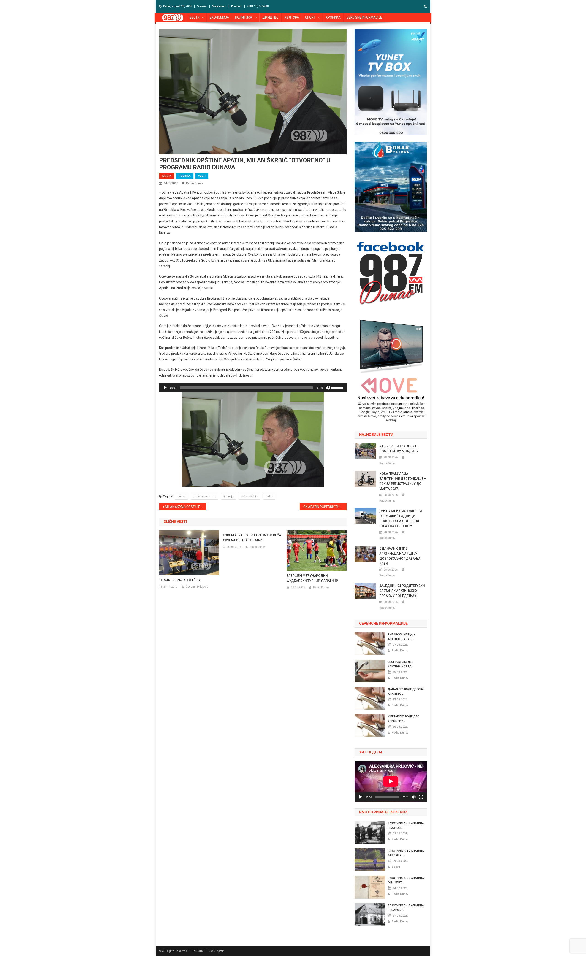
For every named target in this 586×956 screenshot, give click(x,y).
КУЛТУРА (292, 17)
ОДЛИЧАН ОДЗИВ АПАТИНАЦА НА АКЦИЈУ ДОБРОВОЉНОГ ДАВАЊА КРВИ (399, 556)
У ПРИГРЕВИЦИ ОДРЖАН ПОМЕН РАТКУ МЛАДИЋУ (399, 448)
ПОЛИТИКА (243, 17)
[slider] (337, 387)
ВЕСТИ (195, 17)
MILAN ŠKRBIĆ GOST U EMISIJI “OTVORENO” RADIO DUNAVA (185, 507)
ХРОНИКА (333, 17)
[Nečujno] (328, 387)
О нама (201, 6)
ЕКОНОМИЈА (219, 17)
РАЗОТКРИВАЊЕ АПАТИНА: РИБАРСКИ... (406, 908)
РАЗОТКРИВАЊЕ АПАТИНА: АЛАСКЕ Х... (406, 853)
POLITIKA (185, 175)
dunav (181, 496)
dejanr (396, 866)
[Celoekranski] (421, 797)
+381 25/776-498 (258, 6)
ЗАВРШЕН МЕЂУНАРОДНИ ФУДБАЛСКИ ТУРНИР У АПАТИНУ (312, 578)
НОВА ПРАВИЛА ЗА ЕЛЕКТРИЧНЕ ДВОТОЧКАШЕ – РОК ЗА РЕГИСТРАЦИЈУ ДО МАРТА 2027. (402, 481)
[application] (253, 387)
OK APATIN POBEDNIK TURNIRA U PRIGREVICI (325, 507)
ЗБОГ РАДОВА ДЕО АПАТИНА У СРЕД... (401, 664)
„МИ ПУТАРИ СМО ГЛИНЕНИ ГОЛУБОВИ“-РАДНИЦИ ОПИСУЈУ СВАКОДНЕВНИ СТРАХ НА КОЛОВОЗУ (400, 518)
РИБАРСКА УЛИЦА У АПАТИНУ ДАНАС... (401, 637)
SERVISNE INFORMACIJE (364, 17)
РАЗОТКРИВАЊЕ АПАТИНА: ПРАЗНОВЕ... (406, 825)
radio (269, 496)
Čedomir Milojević (197, 586)
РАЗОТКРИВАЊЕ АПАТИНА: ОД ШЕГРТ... (406, 880)
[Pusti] (165, 387)
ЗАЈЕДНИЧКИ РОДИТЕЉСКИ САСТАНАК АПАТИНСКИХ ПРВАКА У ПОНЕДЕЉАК (402, 591)
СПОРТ (310, 17)
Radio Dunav (194, 183)
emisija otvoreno (204, 496)
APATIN (166, 175)
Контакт (236, 6)
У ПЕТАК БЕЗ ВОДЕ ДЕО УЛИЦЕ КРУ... (403, 719)
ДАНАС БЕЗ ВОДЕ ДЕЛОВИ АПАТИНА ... (406, 691)
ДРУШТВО (270, 17)
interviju (228, 496)
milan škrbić (249, 496)
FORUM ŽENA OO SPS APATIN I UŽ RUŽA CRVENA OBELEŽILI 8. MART (252, 537)
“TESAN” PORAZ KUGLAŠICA (180, 580)
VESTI (202, 175)
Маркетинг (219, 6)
